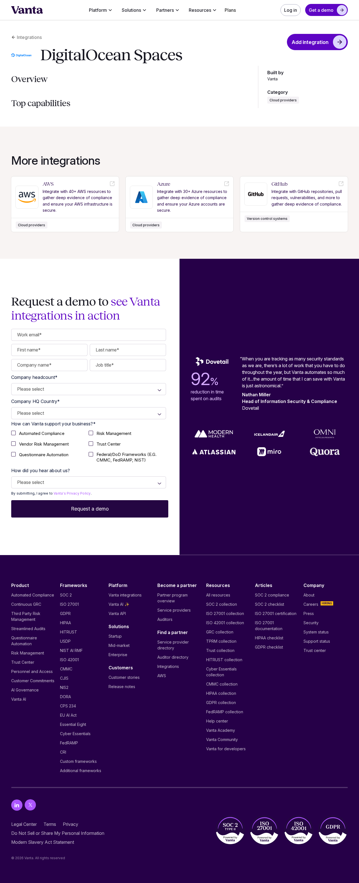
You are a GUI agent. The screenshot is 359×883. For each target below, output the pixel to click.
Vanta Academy (220, 730)
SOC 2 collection (221, 604)
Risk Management (27, 653)
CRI (63, 752)
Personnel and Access (32, 671)
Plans (230, 10)
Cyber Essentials (75, 733)
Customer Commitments (32, 680)
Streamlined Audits (28, 628)
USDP (65, 641)
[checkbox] (50, 434)
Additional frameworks (80, 770)
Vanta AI (18, 699)
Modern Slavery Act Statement (42, 842)
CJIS (64, 678)
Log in (290, 10)
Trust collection (220, 650)
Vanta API (117, 613)
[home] (27, 10)
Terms (49, 824)
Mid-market (119, 645)
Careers (310, 604)
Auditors (164, 619)
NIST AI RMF (71, 650)
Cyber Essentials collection (221, 672)
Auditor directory (172, 657)
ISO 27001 (69, 604)
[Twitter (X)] (30, 805)
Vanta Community (222, 739)
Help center (217, 721)
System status (316, 632)
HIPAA (65, 622)
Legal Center (24, 824)
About (308, 595)
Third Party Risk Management (25, 616)
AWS (161, 675)
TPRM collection (221, 641)
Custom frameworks (78, 761)
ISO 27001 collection (225, 613)
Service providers (174, 610)
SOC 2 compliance (272, 595)
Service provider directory (173, 645)
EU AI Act (68, 715)
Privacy (70, 824)
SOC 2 (66, 595)
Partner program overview (172, 598)
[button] (100, 10)
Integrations (168, 666)
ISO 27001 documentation (268, 625)
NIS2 (64, 687)
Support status (316, 641)
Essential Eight (73, 724)
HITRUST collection (224, 659)
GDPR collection (221, 702)
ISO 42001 (69, 659)
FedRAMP (69, 742)
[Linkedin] (16, 805)
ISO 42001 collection (225, 622)
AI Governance (25, 690)
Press (308, 613)
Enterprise (118, 654)
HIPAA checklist (269, 637)
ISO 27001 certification (275, 613)
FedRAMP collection (224, 711)
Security (311, 622)
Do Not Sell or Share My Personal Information (57, 833)
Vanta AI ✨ (119, 604)
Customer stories (124, 677)
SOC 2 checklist (269, 604)
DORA (65, 696)
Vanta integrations (125, 595)
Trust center (314, 650)
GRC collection (219, 632)
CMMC (66, 669)
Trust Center (22, 662)
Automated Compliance (32, 595)
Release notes (122, 686)
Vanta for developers (226, 748)
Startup (115, 636)
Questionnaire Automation (24, 640)
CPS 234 (68, 705)
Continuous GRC (26, 604)
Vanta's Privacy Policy (72, 493)
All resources (218, 595)
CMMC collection (222, 684)
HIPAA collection (221, 693)
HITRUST (68, 632)
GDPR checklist (269, 647)
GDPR (65, 613)
